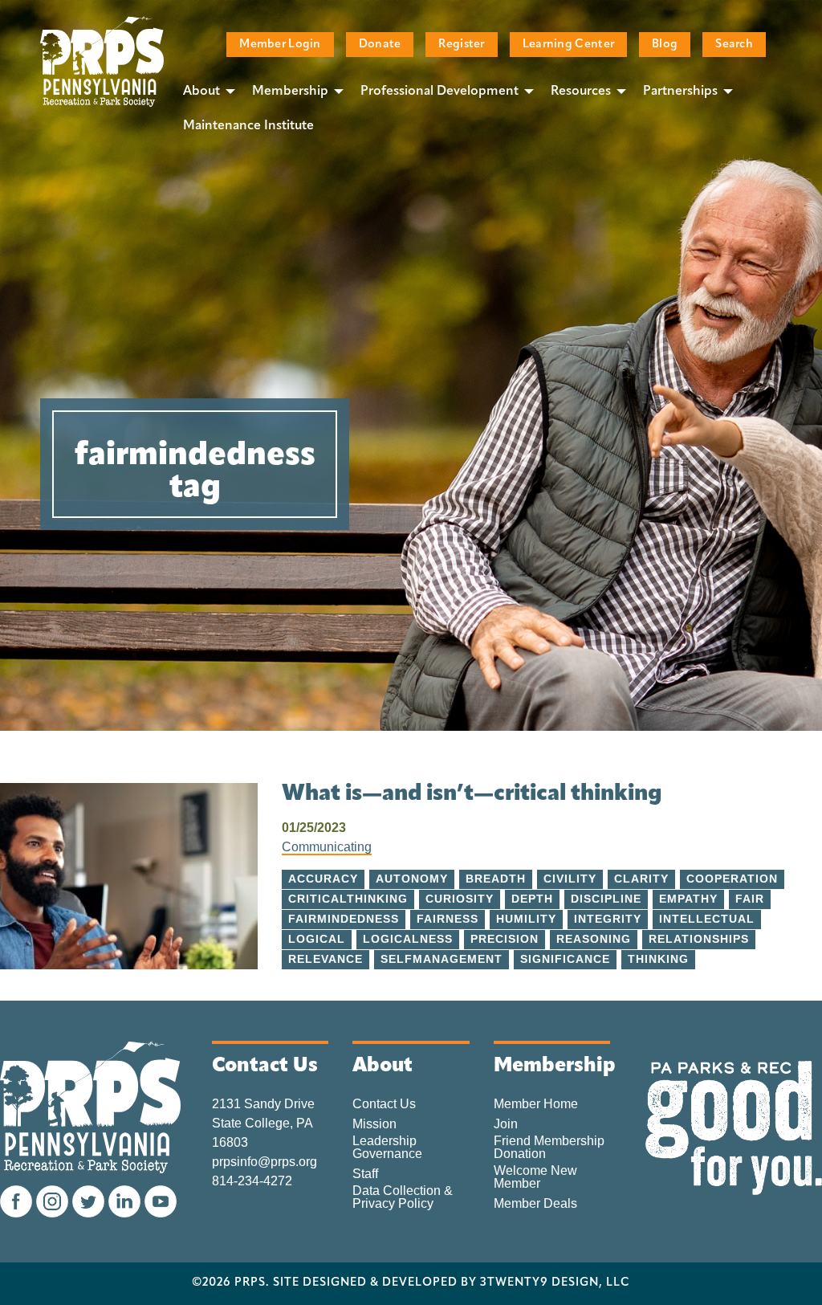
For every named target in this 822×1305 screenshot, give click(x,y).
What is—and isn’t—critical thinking (472, 794)
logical (316, 939)
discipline (606, 899)
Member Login (279, 45)
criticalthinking (348, 899)
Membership (290, 91)
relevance (325, 959)
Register (461, 45)
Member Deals (535, 1203)
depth (532, 899)
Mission (374, 1124)
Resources (581, 91)
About (201, 91)
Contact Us (384, 1104)
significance (565, 959)
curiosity (459, 899)
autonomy (412, 879)
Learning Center (568, 45)
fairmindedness (343, 919)
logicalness (408, 939)
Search (734, 45)
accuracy (323, 879)
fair (749, 899)
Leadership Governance (387, 1147)
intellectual (707, 919)
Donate (380, 45)
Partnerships (680, 91)
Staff (365, 1174)
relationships (699, 939)
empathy (688, 899)
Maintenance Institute (248, 126)
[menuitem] (204, 90)
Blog (665, 45)
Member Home (536, 1104)
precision (504, 939)
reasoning (593, 939)
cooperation (732, 879)
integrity (607, 919)
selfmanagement (441, 959)
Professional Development (439, 91)
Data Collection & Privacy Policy (402, 1197)
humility (526, 919)
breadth (496, 879)
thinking (658, 959)
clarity (641, 879)
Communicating (327, 847)
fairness (447, 919)
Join (506, 1124)
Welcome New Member (535, 1177)
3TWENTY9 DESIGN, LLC (555, 1283)
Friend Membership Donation (549, 1147)
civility (569, 879)
